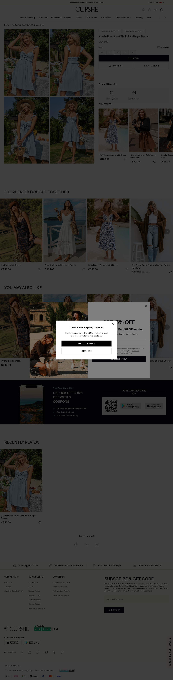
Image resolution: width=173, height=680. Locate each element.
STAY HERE (87, 351)
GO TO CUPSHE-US (86, 343)
